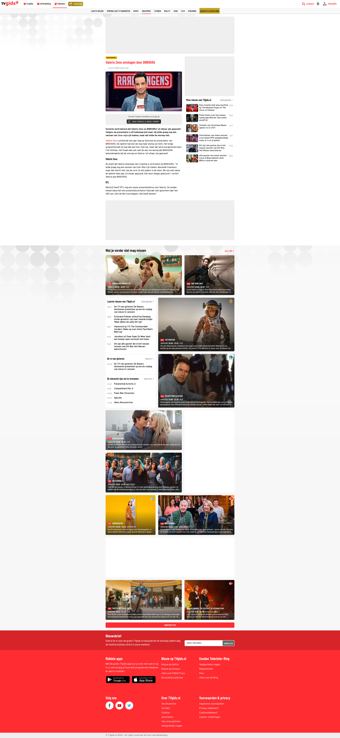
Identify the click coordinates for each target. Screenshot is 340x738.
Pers (201, 673)
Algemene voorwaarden (211, 703)
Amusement (146, 11)
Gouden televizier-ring (209, 11)
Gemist (136, 11)
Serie (176, 11)
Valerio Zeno (112, 141)
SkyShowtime (168, 703)
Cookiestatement (208, 712)
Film (183, 11)
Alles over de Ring (208, 677)
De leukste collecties (172, 677)
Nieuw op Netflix (170, 664)
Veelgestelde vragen (209, 664)
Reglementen (206, 669)
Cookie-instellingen (209, 717)
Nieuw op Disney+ (171, 669)
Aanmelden (228, 643)
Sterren (157, 11)
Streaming (192, 11)
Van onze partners (170, 721)
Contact (165, 708)
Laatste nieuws (97, 11)
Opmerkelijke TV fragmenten (118, 11)
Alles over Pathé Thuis (173, 673)
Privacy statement (208, 708)
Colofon (165, 712)
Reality (167, 11)
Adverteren (167, 717)
